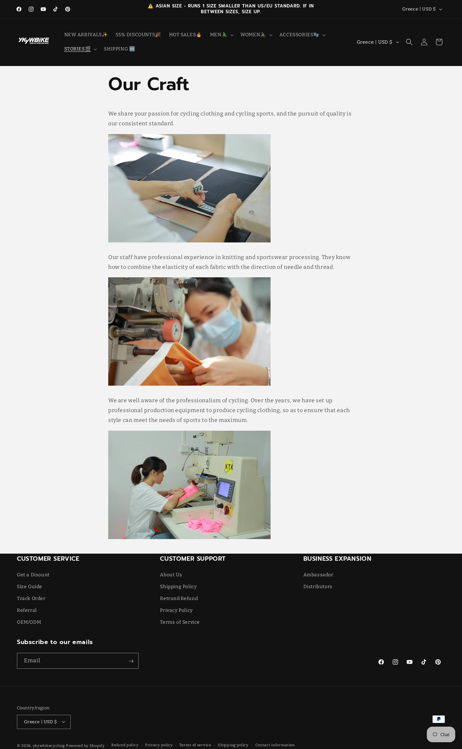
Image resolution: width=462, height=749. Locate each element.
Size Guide (29, 587)
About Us (171, 574)
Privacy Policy (176, 610)
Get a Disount (33, 574)
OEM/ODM (29, 622)
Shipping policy (233, 745)
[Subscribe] (130, 661)
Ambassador (318, 574)
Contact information (275, 745)
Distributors (317, 587)
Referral (27, 610)
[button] (221, 35)
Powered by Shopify (85, 745)
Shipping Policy (178, 587)
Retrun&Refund (179, 598)
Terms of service (195, 745)
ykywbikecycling (49, 745)
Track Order (31, 598)
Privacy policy (159, 745)
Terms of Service (180, 622)
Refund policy (124, 745)
